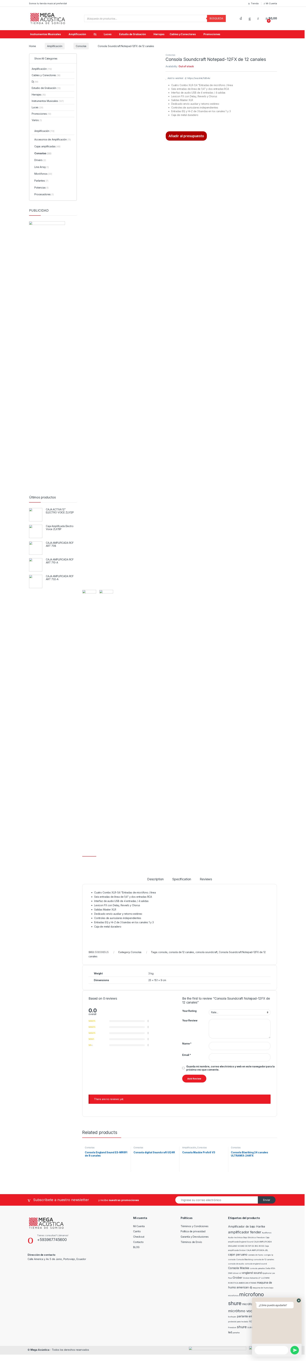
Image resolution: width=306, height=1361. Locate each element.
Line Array (41, 166)
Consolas (81, 46)
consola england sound (256, 1264)
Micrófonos (43, 173)
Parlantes (41, 180)
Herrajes (159, 34)
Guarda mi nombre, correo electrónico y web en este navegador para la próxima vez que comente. (230, 1068)
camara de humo (255, 1255)
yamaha (236, 1333)
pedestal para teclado (238, 1322)
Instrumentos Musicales (45, 34)
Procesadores (44, 194)
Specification (181, 879)
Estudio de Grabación (132, 34)
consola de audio (236, 1264)
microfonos (233, 1295)
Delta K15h (270, 1268)
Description (155, 879)
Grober (237, 1277)
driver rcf (237, 1273)
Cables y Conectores (183, 34)
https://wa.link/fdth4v (198, 78)
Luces (107, 34)
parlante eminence (249, 1316)
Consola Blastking (244, 1259)
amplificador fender (244, 1232)
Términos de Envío (191, 1241)
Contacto (138, 1241)
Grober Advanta (250, 1278)
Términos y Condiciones (194, 1226)
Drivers (40, 160)
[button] (299, 1300)
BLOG (136, 1247)
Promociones (211, 34)
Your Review (189, 1020)
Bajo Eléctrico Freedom (254, 1237)
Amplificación (77, 34)
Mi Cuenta (271, 3)
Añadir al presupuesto (186, 136)
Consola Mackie (238, 1268)
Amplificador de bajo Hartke (246, 1226)
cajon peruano (237, 1254)
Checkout (138, 1236)
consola (162, 952)
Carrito (137, 1231)
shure (242, 1327)
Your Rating (189, 1010)
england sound (252, 1273)
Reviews (206, 879)
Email (186, 1054)
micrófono (249, 1304)
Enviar (266, 1199)
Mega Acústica (39, 1349)
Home (32, 46)
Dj (95, 34)
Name (186, 1043)
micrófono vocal (241, 1311)
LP (259, 1278)
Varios (37, 120)
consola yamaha (257, 1268)
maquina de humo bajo (263, 1288)
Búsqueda (216, 18)
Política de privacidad (193, 1231)
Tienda (254, 3)
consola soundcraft (206, 952)
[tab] (155, 881)
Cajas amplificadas (47, 146)
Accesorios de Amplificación (52, 139)
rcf (251, 1321)
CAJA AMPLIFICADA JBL (257, 1250)
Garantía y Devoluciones (195, 1236)
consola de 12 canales (181, 952)
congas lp (268, 1255)
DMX (230, 1273)
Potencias (41, 187)
